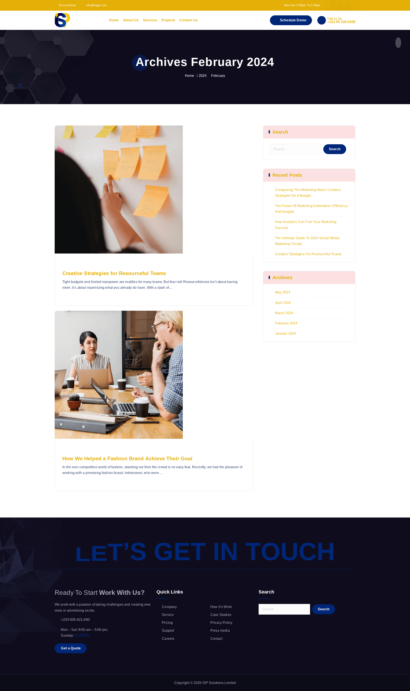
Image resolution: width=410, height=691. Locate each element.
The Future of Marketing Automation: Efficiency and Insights (311, 208)
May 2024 (282, 292)
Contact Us (188, 20)
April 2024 (283, 303)
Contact (216, 638)
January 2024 (285, 333)
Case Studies (220, 615)
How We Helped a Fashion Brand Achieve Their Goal (127, 458)
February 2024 (286, 323)
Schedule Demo (292, 20)
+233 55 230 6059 (341, 22)
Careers (168, 638)
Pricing (167, 622)
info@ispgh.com (96, 5)
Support (168, 630)
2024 (203, 75)
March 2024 (284, 313)
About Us (131, 20)
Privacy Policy (221, 622)
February (218, 75)
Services (150, 20)
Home (114, 20)
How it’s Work (221, 607)
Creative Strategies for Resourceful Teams (114, 273)
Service (168, 615)
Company (169, 607)
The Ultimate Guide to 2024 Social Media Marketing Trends (307, 241)
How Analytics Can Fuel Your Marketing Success (306, 224)
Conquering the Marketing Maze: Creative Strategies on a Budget (308, 192)
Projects (168, 20)
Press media (220, 630)
